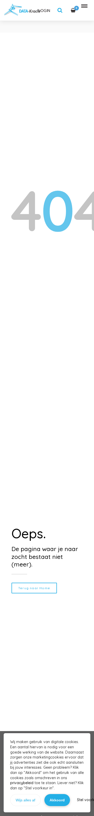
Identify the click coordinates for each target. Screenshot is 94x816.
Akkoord (57, 800)
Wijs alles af (25, 800)
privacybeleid (21, 782)
